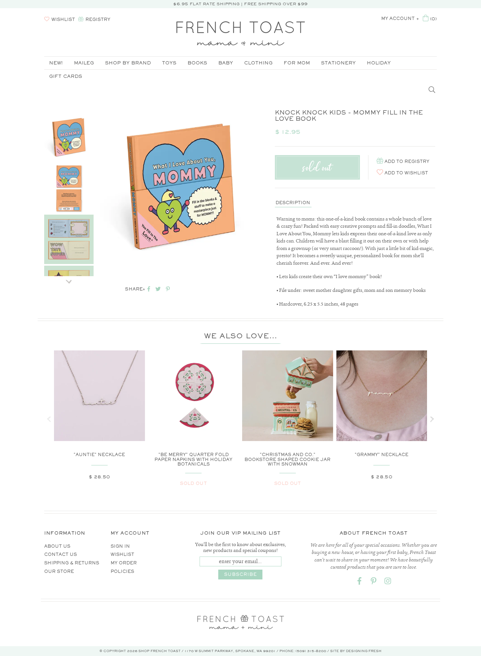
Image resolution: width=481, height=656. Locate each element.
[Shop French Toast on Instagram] (388, 582)
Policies (122, 571)
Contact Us (60, 554)
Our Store (59, 571)
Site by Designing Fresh (356, 651)
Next (69, 279)
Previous (69, 104)
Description (293, 202)
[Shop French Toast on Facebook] (360, 582)
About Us (57, 546)
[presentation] (49, 419)
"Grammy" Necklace (381, 454)
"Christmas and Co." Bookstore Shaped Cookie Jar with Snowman (287, 459)
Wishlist (122, 554)
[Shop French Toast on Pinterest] (374, 582)
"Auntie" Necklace (99, 454)
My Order (124, 562)
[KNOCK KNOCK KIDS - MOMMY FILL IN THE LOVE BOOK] (69, 137)
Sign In (120, 546)
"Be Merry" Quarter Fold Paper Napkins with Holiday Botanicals (193, 459)
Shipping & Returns (71, 562)
